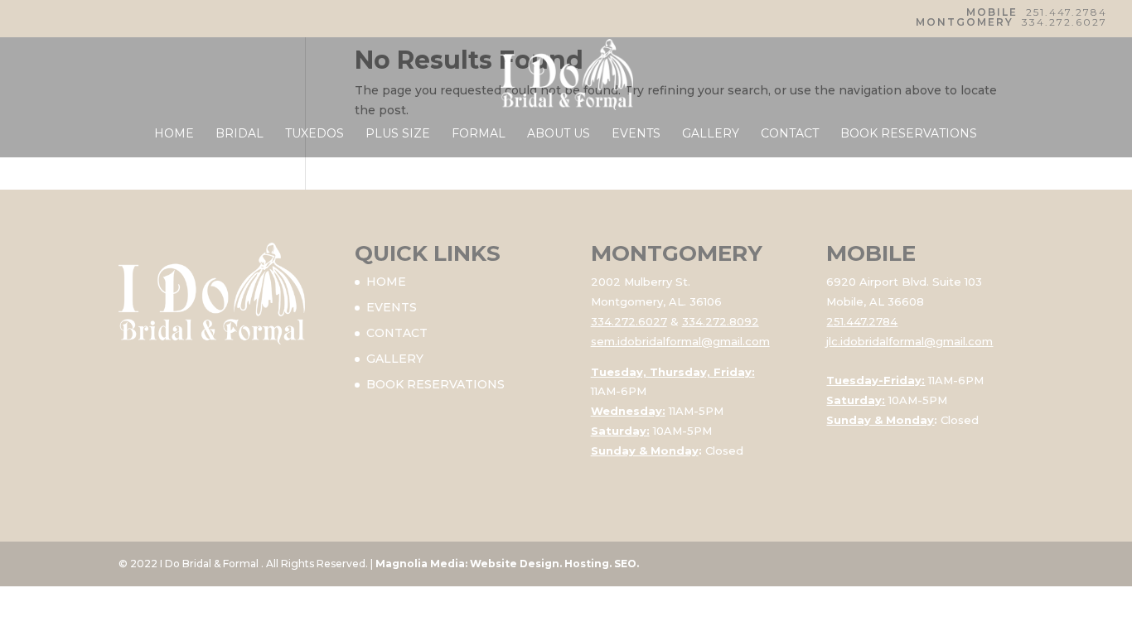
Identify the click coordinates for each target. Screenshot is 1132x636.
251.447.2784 (1066, 12)
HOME (174, 134)
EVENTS (636, 134)
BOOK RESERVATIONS (908, 134)
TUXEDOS (314, 134)
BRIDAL (239, 134)
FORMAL (479, 134)
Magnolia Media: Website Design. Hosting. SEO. (507, 563)
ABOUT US (558, 134)
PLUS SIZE (397, 134)
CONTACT (790, 134)
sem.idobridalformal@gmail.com (680, 341)
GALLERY (710, 134)
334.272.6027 (1064, 22)
